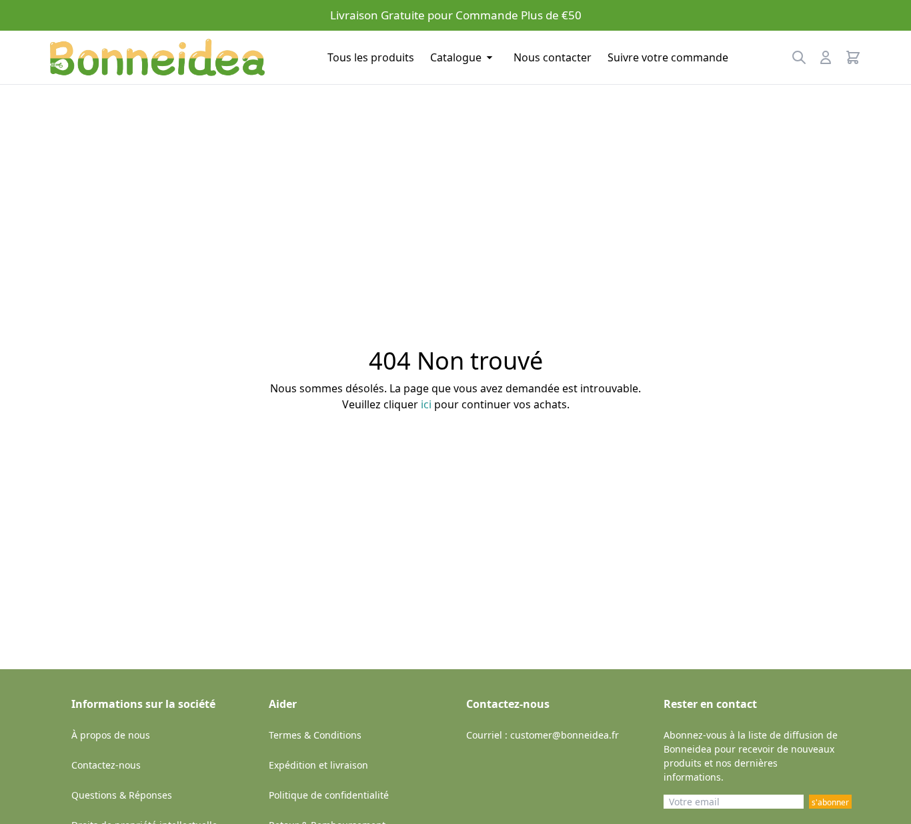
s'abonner (830, 802)
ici (426, 404)
